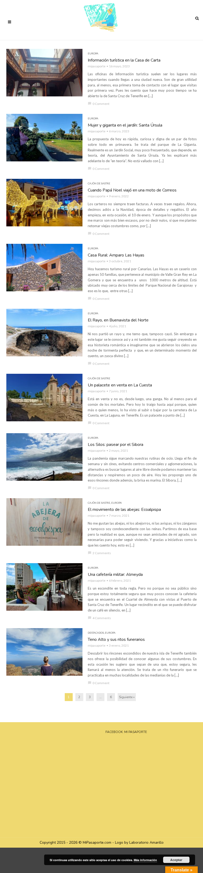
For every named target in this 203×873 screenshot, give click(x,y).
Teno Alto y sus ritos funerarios (116, 639)
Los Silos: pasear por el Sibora (115, 444)
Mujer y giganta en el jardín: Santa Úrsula (125, 125)
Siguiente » (127, 697)
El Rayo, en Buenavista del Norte (118, 320)
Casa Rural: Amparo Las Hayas (116, 255)
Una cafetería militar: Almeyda (115, 574)
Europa (93, 53)
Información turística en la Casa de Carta (124, 60)
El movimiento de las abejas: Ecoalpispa (124, 509)
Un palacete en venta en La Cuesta (120, 385)
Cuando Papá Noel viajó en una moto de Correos (132, 190)
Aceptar (176, 859)
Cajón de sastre (99, 183)
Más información (145, 860)
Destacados (96, 632)
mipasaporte (96, 66)
